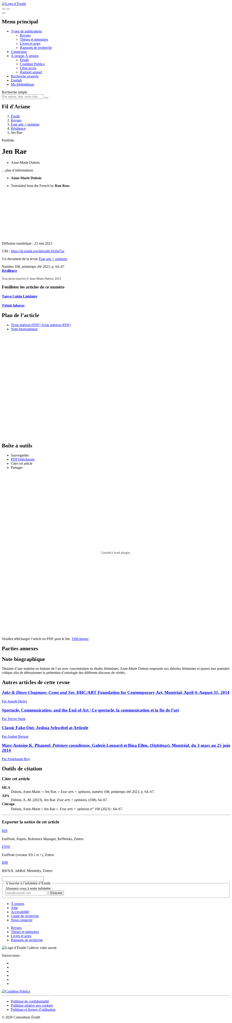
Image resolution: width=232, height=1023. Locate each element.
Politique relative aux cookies (32, 1005)
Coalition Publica (32, 64)
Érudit (24, 60)
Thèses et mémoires (34, 39)
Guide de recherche (25, 916)
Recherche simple (14, 92)
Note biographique (24, 329)
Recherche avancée (25, 76)
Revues (25, 35)
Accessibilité (20, 912)
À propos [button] (18, 56)
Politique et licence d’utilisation (33, 1009)
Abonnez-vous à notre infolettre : (29, 888)
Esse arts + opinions (25, 124)
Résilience (18, 128)
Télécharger (80, 639)
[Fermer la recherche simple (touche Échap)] (8, 9)
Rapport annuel (31, 72)
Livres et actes (30, 43)
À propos (32, 56)
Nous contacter (21, 920)
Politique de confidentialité (30, 1001)
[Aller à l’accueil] (14, 4)
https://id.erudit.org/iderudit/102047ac (38, 251)
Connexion (19, 52)
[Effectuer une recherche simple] (3, 9)
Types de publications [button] (26, 31)
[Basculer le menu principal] (3, 13)
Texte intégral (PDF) (25, 325)
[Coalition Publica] (16, 991)
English (16, 80)
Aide (14, 908)
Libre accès (28, 68)
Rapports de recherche (36, 48)
